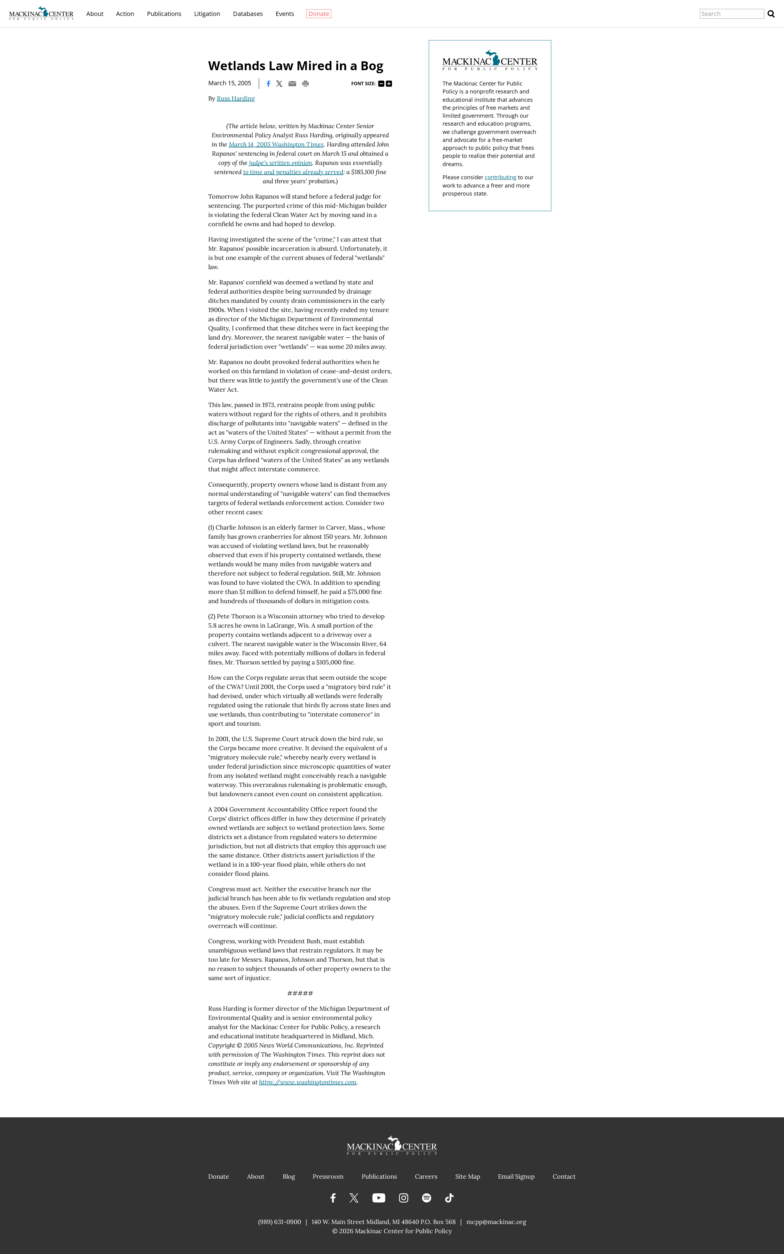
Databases (248, 14)
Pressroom (328, 1176)
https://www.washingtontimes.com (307, 1082)
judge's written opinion (280, 162)
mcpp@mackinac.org (496, 1222)
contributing (500, 177)
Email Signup (516, 1176)
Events (285, 14)
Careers (426, 1176)
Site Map (467, 1176)
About (95, 14)
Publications (164, 14)
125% (389, 84)
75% (381, 84)
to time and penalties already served (293, 172)
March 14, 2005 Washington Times (276, 144)
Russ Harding (236, 98)
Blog (289, 1176)
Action (125, 14)
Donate (318, 14)
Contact (564, 1176)
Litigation (207, 14)
